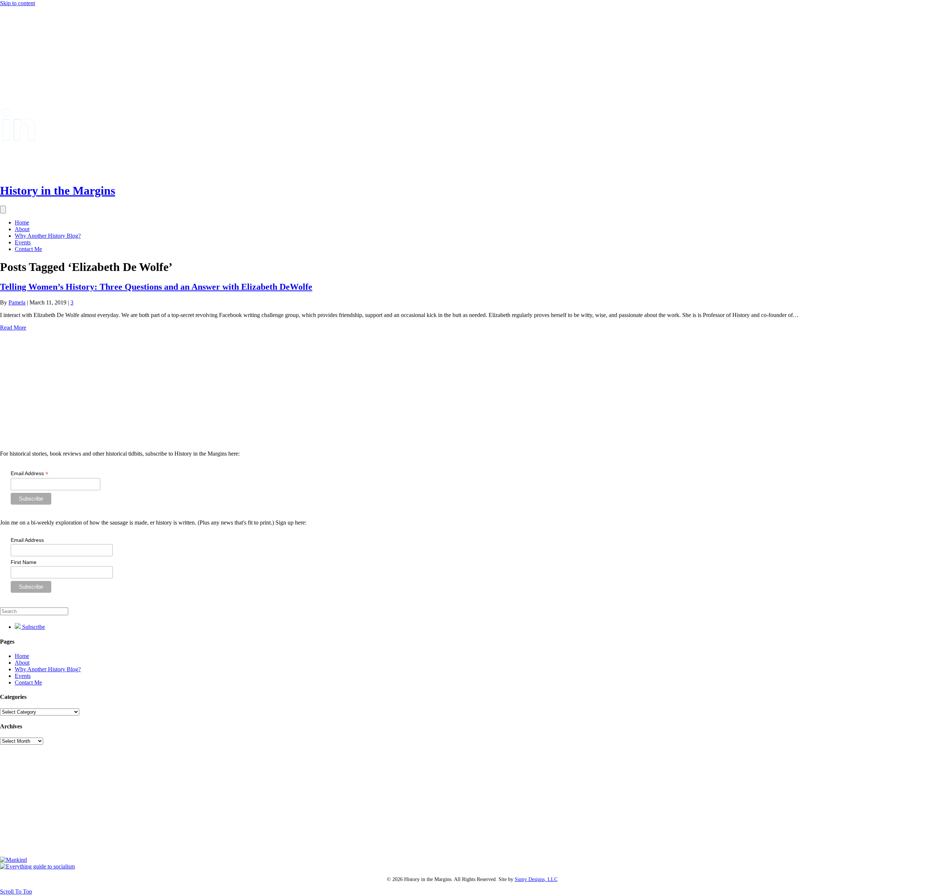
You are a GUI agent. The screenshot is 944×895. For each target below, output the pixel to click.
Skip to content (17, 3)
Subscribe (33, 627)
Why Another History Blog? (48, 236)
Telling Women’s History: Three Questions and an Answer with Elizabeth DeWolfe (156, 287)
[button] (16, 891)
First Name (24, 562)
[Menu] (3, 209)
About (22, 229)
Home (22, 222)
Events (23, 242)
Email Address (29, 473)
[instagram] (18, 105)
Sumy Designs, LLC (536, 879)
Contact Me (28, 249)
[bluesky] (18, 37)
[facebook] (18, 71)
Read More (13, 327)
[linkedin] (18, 139)
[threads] (18, 173)
